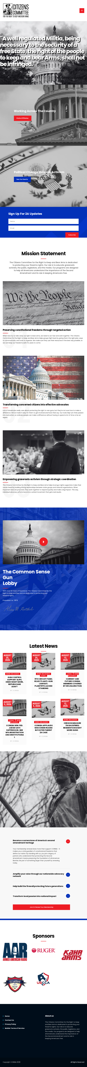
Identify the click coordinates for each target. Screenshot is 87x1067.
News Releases (12, 674)
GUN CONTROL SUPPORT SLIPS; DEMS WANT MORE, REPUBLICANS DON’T (14, 682)
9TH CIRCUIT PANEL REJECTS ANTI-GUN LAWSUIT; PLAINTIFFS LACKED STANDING (43, 684)
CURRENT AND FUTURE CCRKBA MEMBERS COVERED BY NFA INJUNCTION (72, 682)
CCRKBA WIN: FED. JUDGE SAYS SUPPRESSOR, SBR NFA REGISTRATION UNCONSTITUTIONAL (14, 731)
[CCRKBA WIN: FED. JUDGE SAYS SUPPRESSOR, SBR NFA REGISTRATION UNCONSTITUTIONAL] (14, 707)
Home (7, 1016)
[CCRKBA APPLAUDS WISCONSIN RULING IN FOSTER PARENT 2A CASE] (43, 709)
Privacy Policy (10, 1024)
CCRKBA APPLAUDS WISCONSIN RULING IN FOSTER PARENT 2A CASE (43, 729)
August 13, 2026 (65, 657)
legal (43, 675)
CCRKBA (16, 690)
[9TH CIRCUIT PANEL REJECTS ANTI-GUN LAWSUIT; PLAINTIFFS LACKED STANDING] (43, 661)
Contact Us (9, 1020)
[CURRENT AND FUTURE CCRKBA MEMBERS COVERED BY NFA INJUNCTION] (72, 661)
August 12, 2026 (65, 703)
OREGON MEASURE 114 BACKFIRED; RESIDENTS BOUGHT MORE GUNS (72, 726)
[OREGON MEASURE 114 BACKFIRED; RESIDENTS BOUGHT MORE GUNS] (72, 707)
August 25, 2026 (8, 657)
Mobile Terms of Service (15, 1028)
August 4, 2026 (37, 704)
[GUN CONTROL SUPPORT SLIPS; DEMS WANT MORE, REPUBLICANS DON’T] (14, 661)
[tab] (41, 841)
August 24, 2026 (37, 657)
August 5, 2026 (8, 703)
